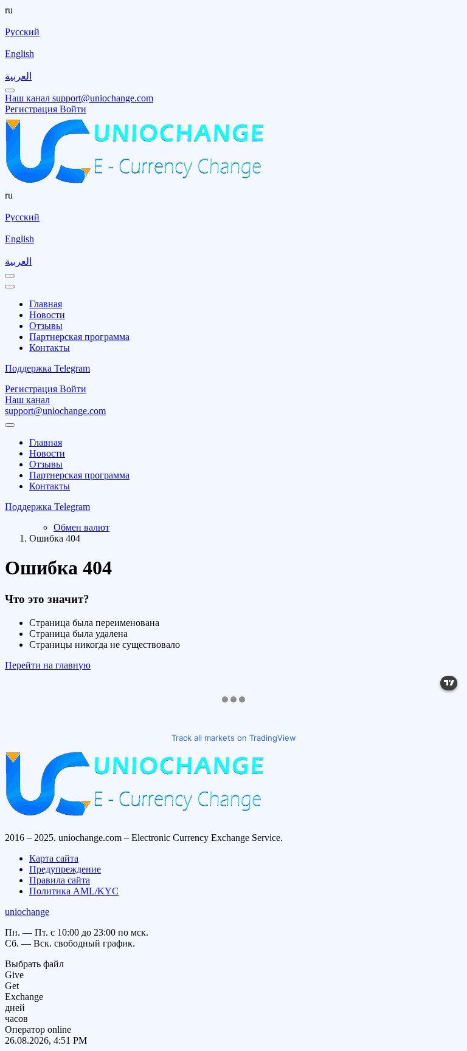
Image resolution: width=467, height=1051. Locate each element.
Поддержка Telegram (47, 368)
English (19, 54)
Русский (22, 32)
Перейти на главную (48, 665)
